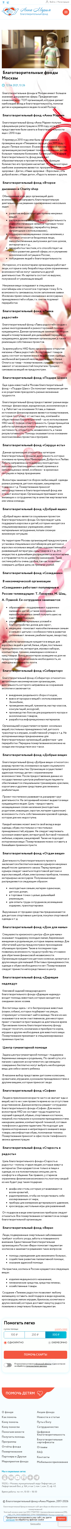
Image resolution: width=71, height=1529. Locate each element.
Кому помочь (10, 1422)
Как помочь (9, 1417)
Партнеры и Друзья (14, 1457)
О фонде (7, 1412)
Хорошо (61, 1518)
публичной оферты (42, 1363)
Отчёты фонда (11, 1447)
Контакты (43, 1457)
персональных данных (36, 1366)
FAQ (40, 1452)
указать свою (61, 1329)
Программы (9, 1442)
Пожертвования (12, 1452)
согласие (10, 1519)
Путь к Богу (44, 1422)
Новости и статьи (48, 1417)
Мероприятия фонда (15, 1462)
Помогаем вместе (13, 1432)
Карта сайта (35, 1524)
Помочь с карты (35, 1355)
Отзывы (42, 1447)
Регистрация (63, 2)
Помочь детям (20, 1393)
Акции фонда (45, 1412)
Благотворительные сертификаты (49, 1441)
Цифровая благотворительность (51, 1433)
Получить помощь (13, 1437)
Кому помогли (11, 1427)
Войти (52, 2)
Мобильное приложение (52, 1462)
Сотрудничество (48, 1427)
